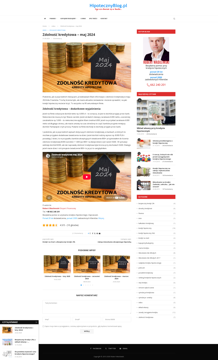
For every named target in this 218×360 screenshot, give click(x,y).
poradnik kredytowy (157, 273)
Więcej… (101, 218)
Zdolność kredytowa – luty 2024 (24, 329)
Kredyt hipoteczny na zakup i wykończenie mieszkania (161, 170)
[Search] (174, 18)
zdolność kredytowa (157, 317)
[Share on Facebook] (92, 233)
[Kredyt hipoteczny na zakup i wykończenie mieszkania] (143, 171)
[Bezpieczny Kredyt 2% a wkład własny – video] (7, 341)
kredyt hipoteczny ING (157, 233)
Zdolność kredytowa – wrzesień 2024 (87, 277)
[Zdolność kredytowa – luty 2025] (57, 264)
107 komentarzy (167, 189)
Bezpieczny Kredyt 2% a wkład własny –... (25, 340)
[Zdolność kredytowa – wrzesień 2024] (86, 264)
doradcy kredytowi (157, 208)
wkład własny (157, 307)
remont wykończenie (157, 288)
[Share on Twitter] (95, 233)
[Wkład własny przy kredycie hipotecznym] (156, 112)
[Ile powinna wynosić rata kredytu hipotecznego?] (7, 353)
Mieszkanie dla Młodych (157, 253)
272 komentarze (167, 162)
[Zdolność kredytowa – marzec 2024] (116, 264)
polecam (157, 268)
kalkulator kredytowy (157, 223)
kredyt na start (157, 238)
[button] (47, 270)
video (53, 26)
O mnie (83, 19)
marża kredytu (157, 248)
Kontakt (104, 19)
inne (157, 218)
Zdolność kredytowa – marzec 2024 (116, 277)
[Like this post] (90, 233)
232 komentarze (151, 134)
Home (45, 26)
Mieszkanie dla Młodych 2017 (157, 258)
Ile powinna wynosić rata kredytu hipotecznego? (25, 352)
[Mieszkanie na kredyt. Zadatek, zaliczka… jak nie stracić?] (143, 185)
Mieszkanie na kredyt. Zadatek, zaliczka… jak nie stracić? (164, 184)
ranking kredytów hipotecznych (157, 278)
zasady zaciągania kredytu (157, 312)
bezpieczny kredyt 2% (157, 203)
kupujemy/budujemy (68, 19)
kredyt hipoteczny (157, 228)
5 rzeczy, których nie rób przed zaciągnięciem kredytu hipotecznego (163, 156)
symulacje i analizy (157, 297)
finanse (53, 19)
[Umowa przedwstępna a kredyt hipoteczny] (143, 144)
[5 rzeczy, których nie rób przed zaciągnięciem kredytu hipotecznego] (143, 158)
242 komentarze (167, 146)
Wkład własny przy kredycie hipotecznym (151, 129)
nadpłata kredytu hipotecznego (157, 263)
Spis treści (93, 19)
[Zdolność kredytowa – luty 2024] (7, 330)
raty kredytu (157, 283)
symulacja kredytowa (157, 292)
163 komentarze (167, 175)
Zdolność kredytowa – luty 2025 (57, 276)
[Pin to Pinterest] (97, 233)
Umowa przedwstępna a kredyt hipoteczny (162, 142)
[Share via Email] (99, 233)
